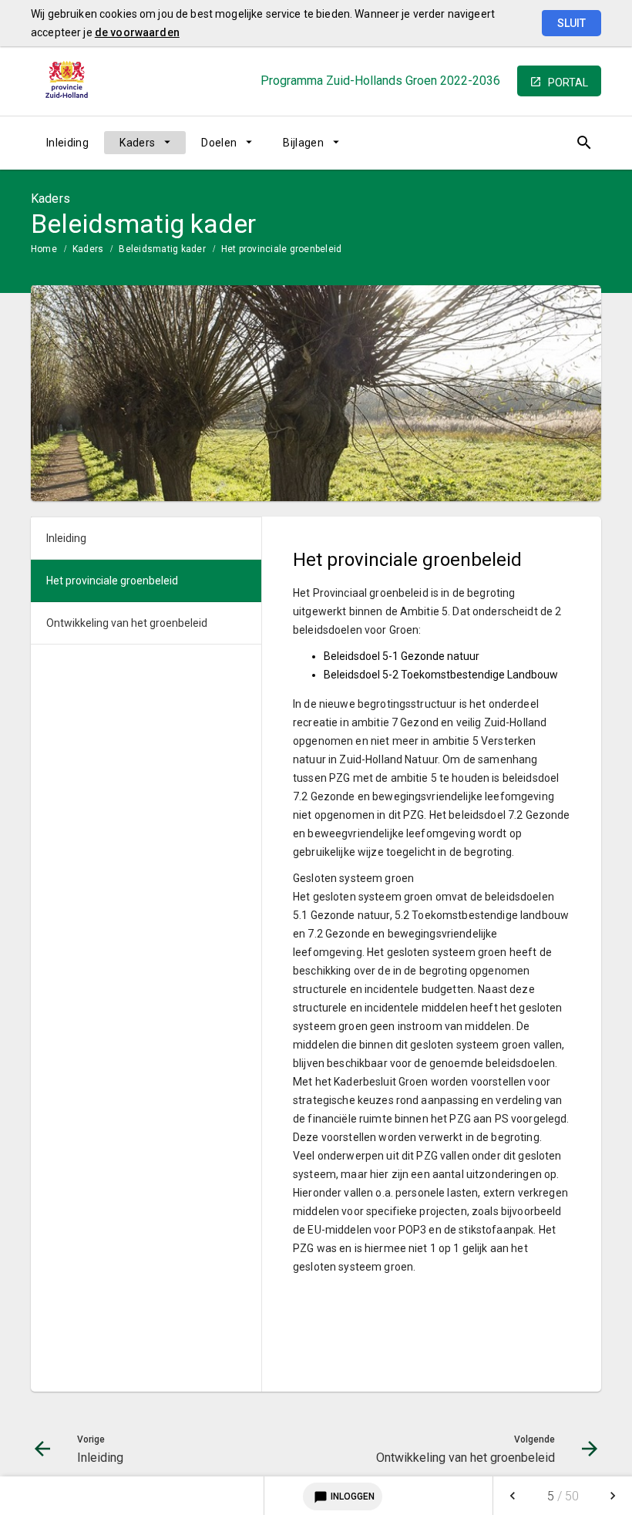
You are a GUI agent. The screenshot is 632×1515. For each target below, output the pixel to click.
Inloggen (344, 1497)
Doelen (219, 142)
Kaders (137, 142)
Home (44, 249)
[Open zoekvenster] (583, 142)
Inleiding (67, 142)
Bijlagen (303, 142)
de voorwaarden (137, 32)
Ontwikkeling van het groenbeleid (126, 623)
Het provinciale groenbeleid (281, 249)
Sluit (571, 23)
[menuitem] (67, 142)
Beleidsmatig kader (162, 249)
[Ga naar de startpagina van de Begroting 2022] (69, 81)
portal (568, 82)
